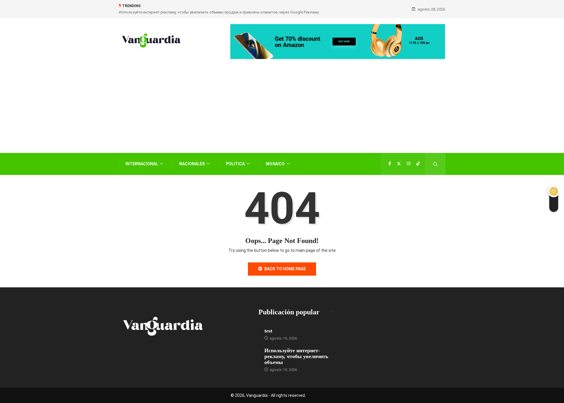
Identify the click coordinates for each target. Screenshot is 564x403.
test (268, 331)
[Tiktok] (418, 163)
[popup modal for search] (435, 164)
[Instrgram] (408, 163)
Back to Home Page (285, 269)
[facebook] (389, 163)
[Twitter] (399, 164)
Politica (235, 163)
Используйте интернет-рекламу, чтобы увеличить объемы (296, 356)
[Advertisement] (282, 115)
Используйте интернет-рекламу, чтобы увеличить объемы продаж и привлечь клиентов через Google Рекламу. (219, 12)
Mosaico (275, 163)
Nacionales (192, 163)
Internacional (141, 163)
